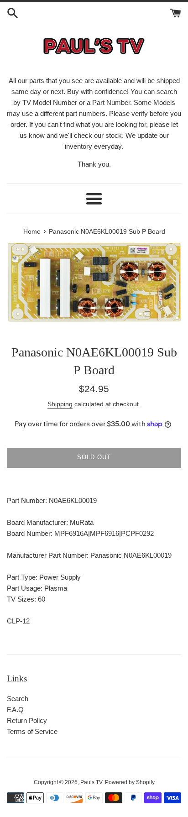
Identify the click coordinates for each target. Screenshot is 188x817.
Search (17, 698)
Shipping (60, 404)
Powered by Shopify (130, 782)
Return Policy (27, 720)
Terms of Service (32, 731)
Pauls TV (91, 782)
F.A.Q (15, 709)
